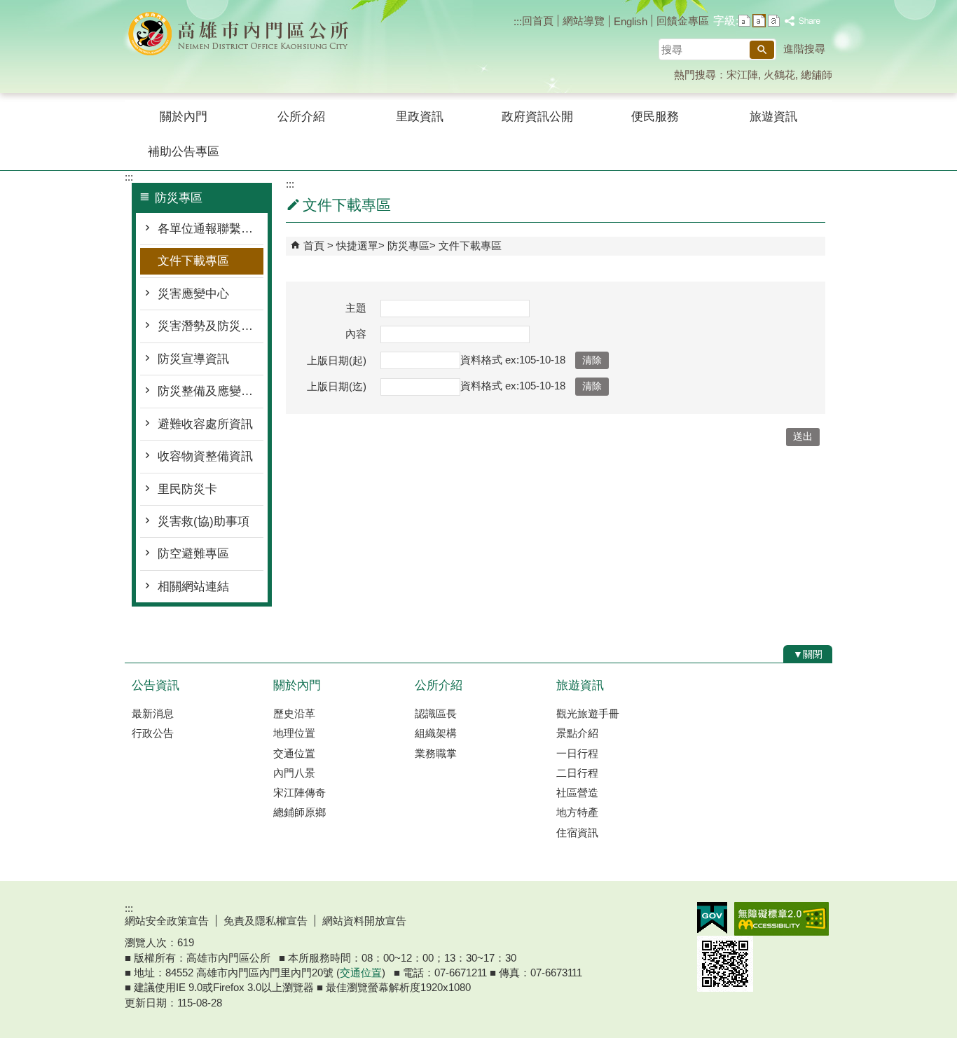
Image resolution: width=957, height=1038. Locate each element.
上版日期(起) (336, 360)
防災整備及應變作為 (210, 391)
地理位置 (294, 733)
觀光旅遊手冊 (587, 713)
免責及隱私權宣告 (265, 921)
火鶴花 (779, 75)
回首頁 (537, 21)
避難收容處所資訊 (205, 424)
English (630, 21)
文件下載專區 (193, 261)
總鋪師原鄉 (299, 812)
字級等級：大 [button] (774, 21)
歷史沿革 (294, 713)
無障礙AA (781, 919)
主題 (355, 308)
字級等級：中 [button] (759, 20)
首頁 (313, 245)
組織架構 (436, 733)
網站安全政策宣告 (167, 921)
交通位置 (294, 753)
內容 (355, 334)
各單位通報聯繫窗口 (210, 228)
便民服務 (655, 116)
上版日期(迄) (336, 386)
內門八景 (294, 773)
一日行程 (577, 753)
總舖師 (816, 75)
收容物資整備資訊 (205, 456)
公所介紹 (301, 116)
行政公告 (153, 733)
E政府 (712, 918)
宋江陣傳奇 (299, 792)
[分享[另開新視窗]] (802, 21)
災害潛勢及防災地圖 (210, 326)
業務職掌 (436, 753)
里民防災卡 (187, 489)
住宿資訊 (577, 832)
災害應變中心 (193, 293)
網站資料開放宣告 (364, 921)
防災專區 (408, 245)
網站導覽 (584, 21)
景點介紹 (577, 733)
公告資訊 (155, 685)
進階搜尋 (804, 49)
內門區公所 (243, 34)
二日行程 (577, 773)
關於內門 (183, 116)
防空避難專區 (193, 553)
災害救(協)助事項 (203, 521)
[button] (762, 50)
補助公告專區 (183, 151)
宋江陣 (742, 75)
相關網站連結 (193, 586)
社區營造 (577, 792)
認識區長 (436, 713)
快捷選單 (357, 245)
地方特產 (577, 812)
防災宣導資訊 (193, 359)
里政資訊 (419, 116)
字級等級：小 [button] (744, 21)
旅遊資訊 (773, 116)
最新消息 (153, 713)
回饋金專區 (682, 21)
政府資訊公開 (537, 116)
